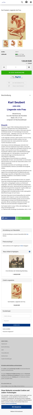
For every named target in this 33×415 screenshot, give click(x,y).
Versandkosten (5, 353)
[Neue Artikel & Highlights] (29, 252)
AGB (2, 350)
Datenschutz (4, 356)
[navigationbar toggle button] (31, 2)
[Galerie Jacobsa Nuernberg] (3, 2)
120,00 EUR (16, 305)
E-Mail (21, 245)
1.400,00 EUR (16, 274)
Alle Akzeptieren (16, 407)
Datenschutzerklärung (10, 403)
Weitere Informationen (16, 411)
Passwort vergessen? (8, 331)
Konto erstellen (6, 329)
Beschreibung (6, 95)
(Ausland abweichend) (20, 56)
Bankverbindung (5, 347)
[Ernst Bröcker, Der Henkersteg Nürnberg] (16, 261)
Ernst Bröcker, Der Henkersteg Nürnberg (16, 271)
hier (27, 234)
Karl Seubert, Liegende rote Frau (16, 301)
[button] (4, 67)
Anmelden (16, 325)
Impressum (4, 343)
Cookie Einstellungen (6, 358)
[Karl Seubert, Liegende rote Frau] (16, 26)
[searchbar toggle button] (22, 2)
